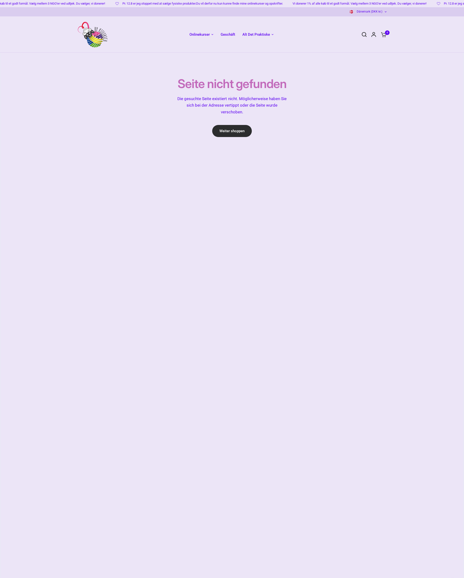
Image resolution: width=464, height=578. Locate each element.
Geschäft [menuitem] (228, 34)
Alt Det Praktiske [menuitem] (256, 34)
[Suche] (364, 34)
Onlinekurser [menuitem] (199, 34)
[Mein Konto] (373, 34)
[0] (382, 34)
